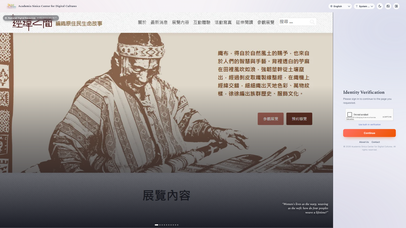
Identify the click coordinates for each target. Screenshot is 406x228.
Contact (376, 142)
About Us (364, 142)
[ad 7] (169, 224)
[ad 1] (156, 224)
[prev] (5, 120)
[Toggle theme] (380, 6)
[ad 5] (165, 224)
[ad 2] (158, 224)
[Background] (388, 6)
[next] (327, 120)
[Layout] (396, 6)
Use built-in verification (370, 124)
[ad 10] (176, 224)
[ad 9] (174, 224)
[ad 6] (167, 224)
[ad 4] (163, 224)
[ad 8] (172, 224)
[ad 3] (160, 224)
